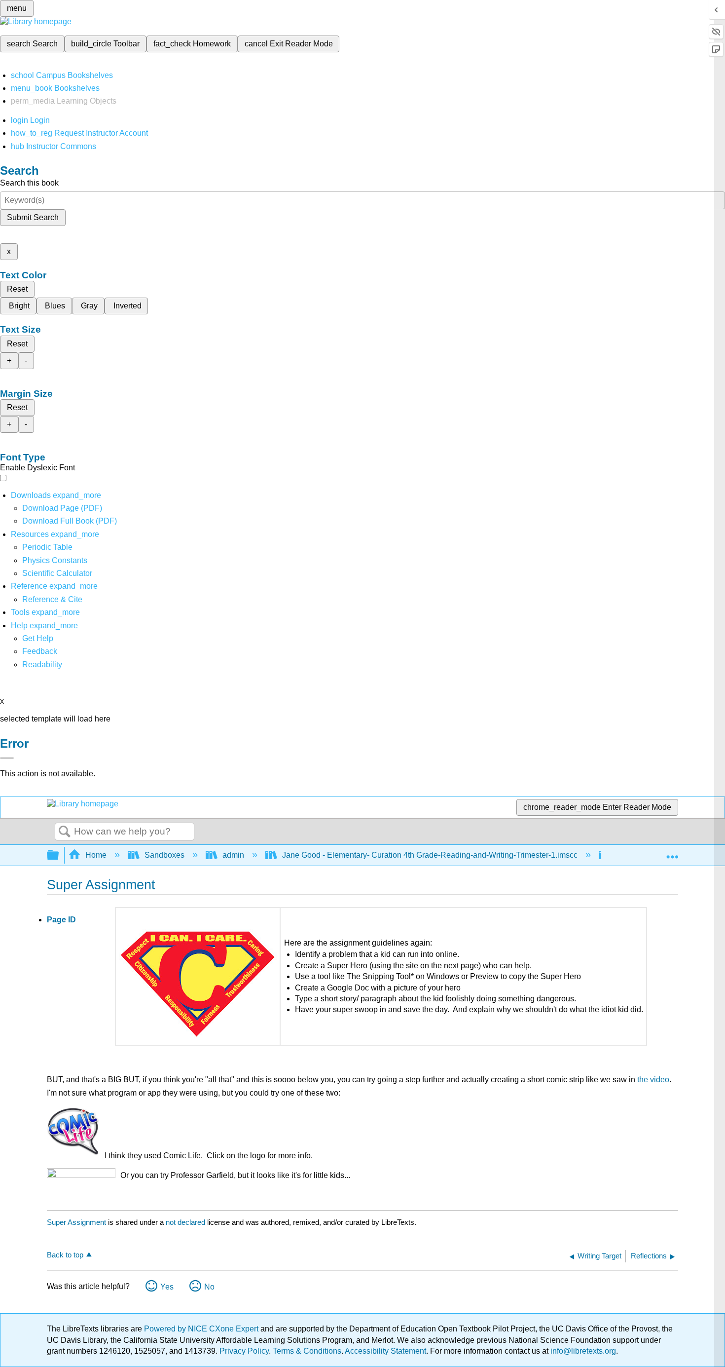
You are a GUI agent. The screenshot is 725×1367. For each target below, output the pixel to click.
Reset (17, 289)
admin (233, 855)
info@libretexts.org (582, 1351)
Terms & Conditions (307, 1351)
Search (64, 832)
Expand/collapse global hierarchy (59, 855)
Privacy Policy (244, 1351)
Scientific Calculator (57, 573)
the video (653, 1079)
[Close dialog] (7, 758)
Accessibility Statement (385, 1351)
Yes (167, 1287)
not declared (186, 1222)
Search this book (29, 183)
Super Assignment (76, 1222)
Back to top (65, 1255)
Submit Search (33, 217)
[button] (39, 651)
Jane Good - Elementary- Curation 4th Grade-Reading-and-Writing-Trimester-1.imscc (430, 855)
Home (96, 855)
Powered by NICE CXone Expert (202, 1329)
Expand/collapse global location (672, 852)
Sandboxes (164, 855)
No (209, 1287)
